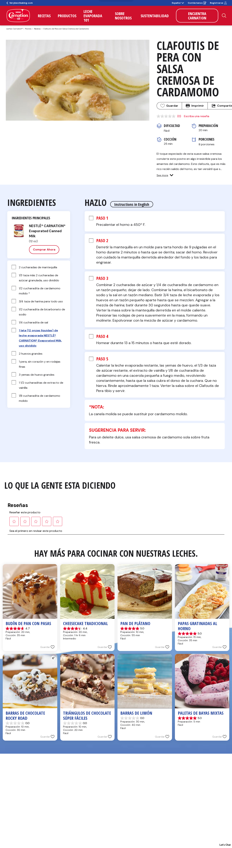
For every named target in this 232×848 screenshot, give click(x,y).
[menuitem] (44, 15)
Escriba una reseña (196, 116)
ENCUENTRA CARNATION (197, 15)
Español (176, 3)
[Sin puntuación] (167, 116)
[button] (165, 175)
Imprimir (197, 106)
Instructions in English (131, 204)
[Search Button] (224, 15)
